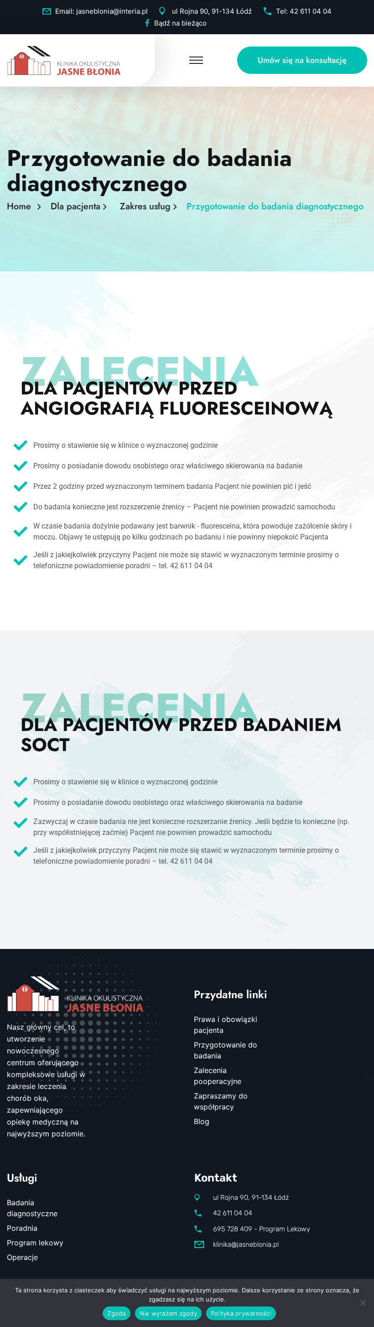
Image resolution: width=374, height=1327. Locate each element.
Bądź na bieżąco (180, 23)
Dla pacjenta (78, 206)
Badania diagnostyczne (32, 1208)
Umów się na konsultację (302, 60)
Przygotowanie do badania (225, 1050)
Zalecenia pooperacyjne (217, 1076)
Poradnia (22, 1228)
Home (21, 206)
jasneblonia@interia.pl (112, 11)
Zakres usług (148, 206)
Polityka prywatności (241, 1313)
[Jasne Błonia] (64, 59)
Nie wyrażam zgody (168, 1313)
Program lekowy (35, 1242)
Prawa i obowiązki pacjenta (225, 1025)
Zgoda (116, 1313)
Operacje (22, 1257)
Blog (201, 1121)
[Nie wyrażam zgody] (362, 1302)
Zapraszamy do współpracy (221, 1101)
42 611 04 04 (311, 11)
